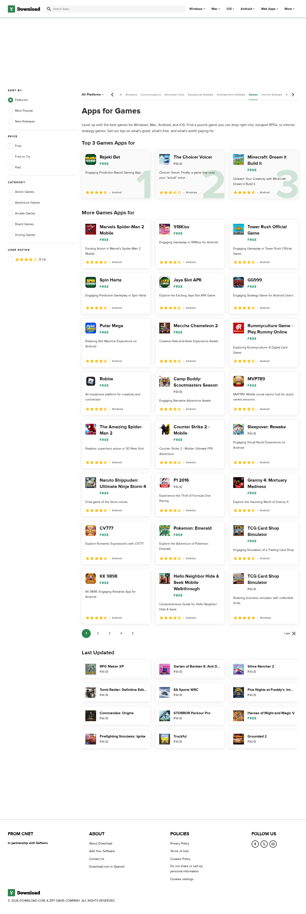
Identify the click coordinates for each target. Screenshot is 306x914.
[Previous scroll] (112, 94)
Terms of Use (179, 851)
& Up (42, 259)
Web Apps (268, 9)
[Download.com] (24, 9)
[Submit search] (49, 9)
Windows (196, 9)
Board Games (24, 224)
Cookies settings (181, 879)
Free (18, 146)
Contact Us (96, 859)
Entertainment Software (231, 94)
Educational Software (200, 94)
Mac (214, 9)
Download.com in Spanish (107, 866)
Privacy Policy (179, 843)
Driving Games (25, 235)
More (288, 9)
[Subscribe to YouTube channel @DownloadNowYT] (273, 844)
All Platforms (91, 94)
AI (121, 94)
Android (246, 9)
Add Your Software (102, 851)
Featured (21, 100)
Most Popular (24, 111)
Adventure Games (27, 203)
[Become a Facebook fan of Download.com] (255, 844)
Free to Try (22, 157)
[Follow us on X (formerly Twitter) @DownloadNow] (264, 844)
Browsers (131, 94)
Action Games (24, 192)
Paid (18, 167)
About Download (100, 843)
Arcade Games (25, 213)
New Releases (25, 121)
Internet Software (271, 94)
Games (253, 94)
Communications (151, 94)
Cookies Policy (180, 859)
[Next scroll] (292, 94)
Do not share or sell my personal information (186, 868)
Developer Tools (174, 94)
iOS (229, 9)
